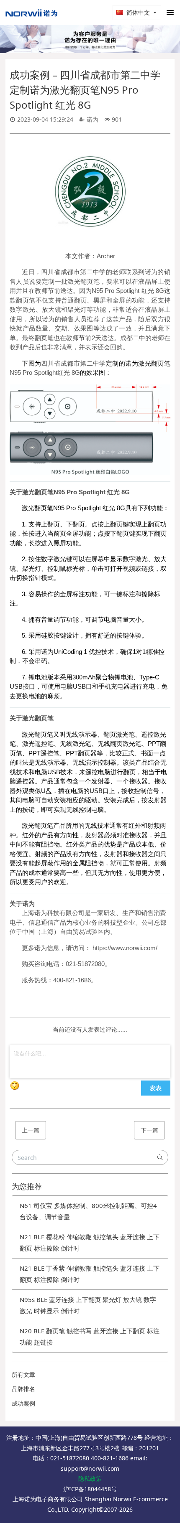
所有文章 (23, 1374)
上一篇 (30, 1130)
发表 (156, 1087)
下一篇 (149, 1130)
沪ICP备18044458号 (90, 1489)
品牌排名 (23, 1389)
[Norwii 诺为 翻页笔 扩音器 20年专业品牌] (31, 12)
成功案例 (23, 1403)
